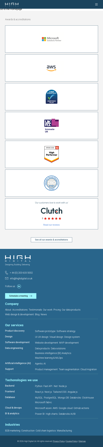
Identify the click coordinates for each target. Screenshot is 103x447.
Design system (72, 336)
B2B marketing (12, 430)
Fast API (47, 386)
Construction (28, 430)
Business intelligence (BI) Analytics (53, 353)
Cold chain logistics (46, 430)
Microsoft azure (43, 408)
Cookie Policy (72, 441)
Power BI (40, 413)
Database (10, 397)
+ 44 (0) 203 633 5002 (21, 272)
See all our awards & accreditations (51, 239)
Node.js (63, 386)
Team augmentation (69, 369)
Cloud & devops (13, 407)
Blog (37, 314)
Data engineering (14, 348)
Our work (47, 309)
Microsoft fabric (43, 402)
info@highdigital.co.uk (21, 278)
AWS (55, 408)
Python (38, 386)
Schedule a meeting (18, 296)
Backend (9, 385)
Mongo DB (63, 397)
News (44, 314)
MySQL (39, 397)
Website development (46, 342)
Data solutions (58, 348)
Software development (17, 342)
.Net (55, 386)
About (8, 309)
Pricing (57, 309)
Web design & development (19, 314)
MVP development (69, 342)
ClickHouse (88, 397)
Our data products (71, 309)
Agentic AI (40, 363)
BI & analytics (12, 413)
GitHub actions (81, 408)
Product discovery (15, 330)
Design (8, 336)
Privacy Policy (59, 441)
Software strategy (66, 331)
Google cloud (66, 408)
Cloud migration (88, 369)
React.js (39, 391)
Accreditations (20, 309)
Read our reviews (51, 225)
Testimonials (35, 309)
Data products (42, 348)
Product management (46, 369)
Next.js (48, 391)
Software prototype (45, 331)
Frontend (10, 391)
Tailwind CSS (60, 391)
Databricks (75, 397)
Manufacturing (64, 430)
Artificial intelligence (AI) (18, 363)
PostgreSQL (50, 397)
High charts (52, 413)
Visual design (56, 336)
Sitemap (82, 441)
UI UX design (41, 336)
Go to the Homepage (11, 9)
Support (9, 369)
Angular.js (73, 391)
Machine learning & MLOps (49, 357)
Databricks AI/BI (67, 413)
